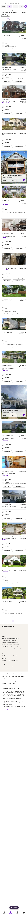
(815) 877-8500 (5, 237)
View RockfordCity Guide (8, 709)
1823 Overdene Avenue (8, 131)
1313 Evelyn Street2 (6, 267)
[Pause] (25, 152)
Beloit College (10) (5, 668)
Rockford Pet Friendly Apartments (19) (10, 633)
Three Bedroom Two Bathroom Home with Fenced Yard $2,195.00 (7, 235)
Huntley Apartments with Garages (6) (10, 646)
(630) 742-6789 (5, 102)
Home (2, 10)
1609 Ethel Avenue (6, 504)
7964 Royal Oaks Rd (7, 332)
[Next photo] (25, 27)
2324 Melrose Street (7, 200)
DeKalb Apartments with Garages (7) (9, 640)
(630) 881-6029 (5, 269)
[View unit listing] (24, 180)
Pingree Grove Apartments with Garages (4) (11, 648)
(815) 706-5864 (5, 38)
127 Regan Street (6, 35)
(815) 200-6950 (5, 440)
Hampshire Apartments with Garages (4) (10, 644)
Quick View (7, 49)
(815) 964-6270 (5, 475)
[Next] (25, 6)
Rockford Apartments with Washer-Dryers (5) (11, 630)
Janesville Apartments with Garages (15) (10, 638)
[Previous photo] (3, 27)
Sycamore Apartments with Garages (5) (10, 642)
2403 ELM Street (6, 99)
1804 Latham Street (7, 601)
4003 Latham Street (7, 299)
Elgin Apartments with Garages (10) (9, 655)
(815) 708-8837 (5, 204)
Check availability (19, 49)
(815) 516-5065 (5, 370)
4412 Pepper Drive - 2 (7, 536)
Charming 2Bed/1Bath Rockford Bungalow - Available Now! (7, 367)
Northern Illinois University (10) (8, 666)
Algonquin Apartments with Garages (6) (10, 653)
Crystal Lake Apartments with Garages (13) (11, 650)
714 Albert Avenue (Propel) (8, 569)
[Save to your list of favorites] (24, 23)
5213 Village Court (6, 67)
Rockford (9, 10)
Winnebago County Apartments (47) (10, 660)
